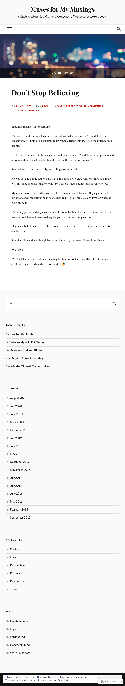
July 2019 (16, 438)
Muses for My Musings (62, 9)
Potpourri (16, 573)
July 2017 (16, 477)
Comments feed (20, 645)
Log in (13, 629)
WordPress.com (20, 653)
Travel (14, 589)
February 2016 (19, 509)
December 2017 (20, 461)
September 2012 (20, 517)
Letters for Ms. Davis (19, 334)
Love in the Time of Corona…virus (28, 366)
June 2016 (16, 493)
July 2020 (16, 406)
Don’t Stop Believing (45, 92)
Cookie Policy (64, 680)
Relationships (93, 106)
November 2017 (20, 469)
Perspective (74, 106)
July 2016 (16, 485)
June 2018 (16, 446)
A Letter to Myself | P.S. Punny (25, 342)
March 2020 (17, 422)
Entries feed (17, 637)
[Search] (115, 29)
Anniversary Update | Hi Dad (24, 350)
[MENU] (9, 29)
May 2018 (16, 453)
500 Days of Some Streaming (24, 358)
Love (13, 557)
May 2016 (16, 501)
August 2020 (18, 398)
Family (61, 106)
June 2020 (16, 414)
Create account (19, 621)
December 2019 (20, 430)
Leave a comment (27, 110)
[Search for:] (62, 303)
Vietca (44, 106)
